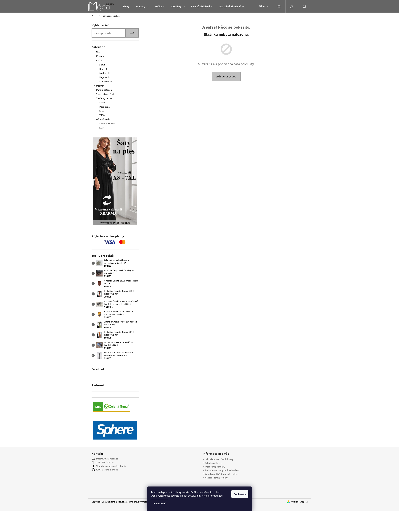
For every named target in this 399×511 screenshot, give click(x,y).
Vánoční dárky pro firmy (216, 477)
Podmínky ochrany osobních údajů (222, 470)
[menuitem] (126, 6)
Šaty (101, 127)
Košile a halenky (107, 123)
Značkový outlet (104, 98)
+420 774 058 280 (105, 462)
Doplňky (100, 85)
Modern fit (104, 72)
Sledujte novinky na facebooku (111, 466)
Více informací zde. (212, 495)
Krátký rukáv (105, 81)
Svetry (102, 110)
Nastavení (159, 503)
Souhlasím (240, 494)
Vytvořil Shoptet (299, 501)
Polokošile (104, 106)
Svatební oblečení (105, 94)
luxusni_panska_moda (107, 469)
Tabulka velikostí (213, 463)
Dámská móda (103, 119)
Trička (102, 115)
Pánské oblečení (104, 89)
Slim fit (102, 64)
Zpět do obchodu (226, 76)
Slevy (98, 51)
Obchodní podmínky (215, 466)
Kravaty (100, 56)
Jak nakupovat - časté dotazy (219, 459)
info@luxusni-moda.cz (107, 458)
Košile (99, 60)
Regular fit (104, 77)
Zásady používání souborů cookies (221, 474)
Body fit (103, 68)
